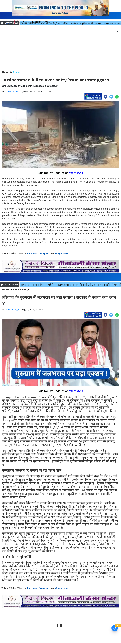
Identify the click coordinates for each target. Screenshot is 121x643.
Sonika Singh (12, 309)
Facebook (32, 253)
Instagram (44, 253)
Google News (61, 253)
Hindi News (19, 289)
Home (5, 72)
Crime (16, 72)
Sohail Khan (12, 91)
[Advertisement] (60, 48)
